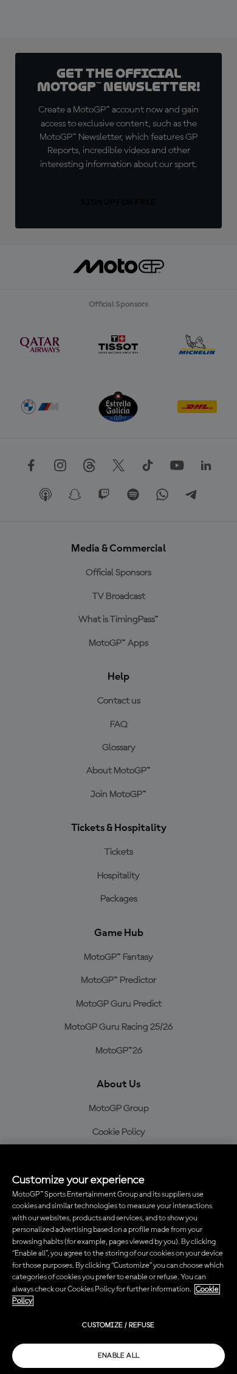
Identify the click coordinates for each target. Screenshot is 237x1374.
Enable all (119, 1355)
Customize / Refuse (118, 1325)
